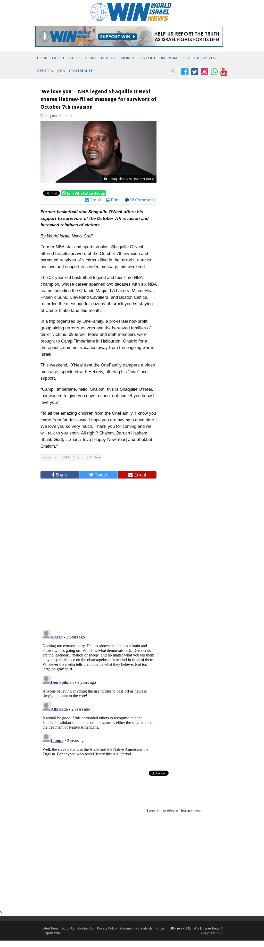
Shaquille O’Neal (87, 457)
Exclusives (204, 58)
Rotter (160, 928)
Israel (91, 58)
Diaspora (168, 58)
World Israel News (207, 928)
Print (115, 199)
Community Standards (136, 928)
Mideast (109, 58)
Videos (74, 58)
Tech (186, 58)
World (127, 58)
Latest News (50, 928)
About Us (68, 928)
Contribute (81, 71)
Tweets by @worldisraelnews (174, 810)
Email (95, 199)
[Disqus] (98, 552)
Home (42, 58)
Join (61, 71)
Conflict (146, 58)
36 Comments (142, 199)
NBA (66, 457)
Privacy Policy (107, 928)
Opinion (45, 71)
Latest (58, 58)
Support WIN (51, 933)
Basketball (50, 457)
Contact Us (86, 928)
